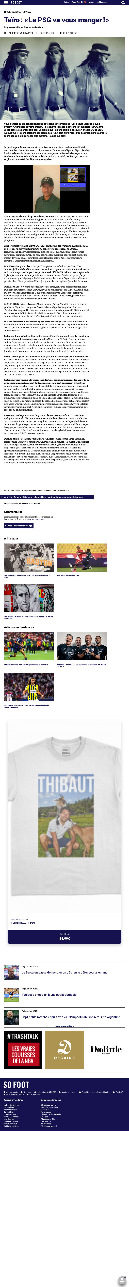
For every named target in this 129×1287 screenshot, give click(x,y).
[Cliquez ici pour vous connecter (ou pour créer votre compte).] (122, 1280)
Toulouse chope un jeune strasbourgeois (22, 986)
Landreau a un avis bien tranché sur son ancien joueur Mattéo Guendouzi (28, 675)
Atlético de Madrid (49, 1126)
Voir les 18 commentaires (16, 526)
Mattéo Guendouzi (11, 1105)
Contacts (27, 1092)
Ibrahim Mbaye (10, 1114)
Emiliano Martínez (11, 1126)
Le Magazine (102, 2)
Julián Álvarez (9, 1107)
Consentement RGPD (15, 1094)
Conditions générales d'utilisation (96, 1092)
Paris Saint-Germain (49, 1107)
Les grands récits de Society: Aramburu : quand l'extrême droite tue (24, 586)
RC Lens (44, 1117)
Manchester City (48, 1119)
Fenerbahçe (46, 1112)
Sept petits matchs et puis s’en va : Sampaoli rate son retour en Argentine (36, 1009)
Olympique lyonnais (49, 1105)
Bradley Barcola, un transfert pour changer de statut (27, 633)
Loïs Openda (9, 1119)
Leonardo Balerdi (11, 1121)
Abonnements (12, 1092)
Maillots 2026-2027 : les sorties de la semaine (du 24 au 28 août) (81, 634)
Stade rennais (47, 1121)
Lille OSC (45, 1110)
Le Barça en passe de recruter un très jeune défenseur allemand (32, 964)
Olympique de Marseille (51, 1114)
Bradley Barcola (10, 1110)
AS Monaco (46, 1124)
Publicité (119, 1092)
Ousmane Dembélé (11, 1117)
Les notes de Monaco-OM (68, 545)
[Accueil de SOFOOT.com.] (36, 2)
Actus (66, 2)
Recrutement (34, 1094)
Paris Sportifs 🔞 (79, 2)
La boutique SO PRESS (46, 1092)
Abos (91, 2)
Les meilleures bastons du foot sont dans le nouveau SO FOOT (28, 546)
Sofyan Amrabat (10, 1124)
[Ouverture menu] (6, 2)
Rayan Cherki (9, 1112)
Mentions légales (69, 1092)
